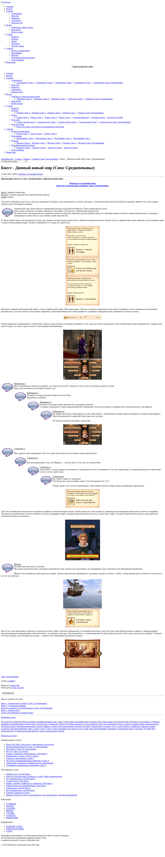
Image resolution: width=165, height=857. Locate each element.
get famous (31, 722)
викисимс (54, 724)
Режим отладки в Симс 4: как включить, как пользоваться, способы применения (41, 795)
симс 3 (43, 729)
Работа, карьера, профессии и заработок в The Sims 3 (29, 783)
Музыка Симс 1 (70, 143)
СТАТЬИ (10, 813)
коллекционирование (26, 726)
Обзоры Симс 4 (23, 113)
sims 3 (61, 722)
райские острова (148, 726)
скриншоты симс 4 (126, 729)
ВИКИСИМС (12, 818)
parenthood (41, 722)
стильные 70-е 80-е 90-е (145, 729)
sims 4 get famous (77, 722)
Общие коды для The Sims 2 (18, 774)
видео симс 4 (43, 724)
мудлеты (78, 726)
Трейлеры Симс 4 (24, 99)
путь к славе (117, 726)
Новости (15, 37)
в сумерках (155, 722)
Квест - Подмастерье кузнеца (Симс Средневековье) (24, 703)
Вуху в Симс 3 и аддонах (17, 751)
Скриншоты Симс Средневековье (108, 83)
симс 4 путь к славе (80, 729)
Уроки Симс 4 (22, 117)
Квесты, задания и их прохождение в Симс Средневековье (27, 708)
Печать (40, 174)
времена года (80, 724)
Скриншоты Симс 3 (44, 83)
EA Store (23, 722)
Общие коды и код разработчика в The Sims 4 (26, 786)
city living (5, 722)
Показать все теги (9, 736)
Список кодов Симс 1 (88, 122)
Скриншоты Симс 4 (25, 83)
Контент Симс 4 (23, 148)
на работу (87, 726)
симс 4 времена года (62, 729)
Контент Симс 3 (39, 148)
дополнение (111, 724)
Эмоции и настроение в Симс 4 (20, 758)
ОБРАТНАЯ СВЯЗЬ (15, 829)
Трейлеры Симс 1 (75, 99)
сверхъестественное (18, 729)
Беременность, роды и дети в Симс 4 (22, 756)
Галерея (9, 11)
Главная (9, 6)
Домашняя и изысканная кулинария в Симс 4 (26, 765)
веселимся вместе (17, 724)
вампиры (5, 724)
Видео (9, 25)
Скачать (9, 48)
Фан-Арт (15, 16)
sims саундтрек (114, 722)
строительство (7, 731)
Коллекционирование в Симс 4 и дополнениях (27, 747)
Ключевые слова (8, 717)
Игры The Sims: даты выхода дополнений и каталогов (40, 127)
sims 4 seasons (91, 722)
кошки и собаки (51, 726)
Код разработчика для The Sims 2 (20, 790)
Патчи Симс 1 (51, 134)
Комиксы (15, 18)
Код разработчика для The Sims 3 (20, 779)
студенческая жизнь (23, 731)
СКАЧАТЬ (10, 815)
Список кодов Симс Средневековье (115, 122)
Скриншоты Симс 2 (63, 83)
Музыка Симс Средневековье (91, 143)
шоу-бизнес (59, 731)
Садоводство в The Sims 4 (17, 781)
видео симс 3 (31, 724)
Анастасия (14, 685)
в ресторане (144, 722)
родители (5, 729)
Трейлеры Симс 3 (41, 99)
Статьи (9, 34)
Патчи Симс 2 (37, 134)
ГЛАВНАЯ (11, 804)
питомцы (107, 726)
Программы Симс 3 (44, 138)
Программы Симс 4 (25, 138)
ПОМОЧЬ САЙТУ (14, 826)
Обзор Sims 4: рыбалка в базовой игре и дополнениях (29, 763)
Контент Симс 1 (71, 148)
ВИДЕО (9, 811)
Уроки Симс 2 (51, 117)
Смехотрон (16, 20)
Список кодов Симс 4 (26, 122)
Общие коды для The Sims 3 (18, 788)
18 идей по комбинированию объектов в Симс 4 (27, 761)
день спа (102, 724)
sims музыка (102, 722)
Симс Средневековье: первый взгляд (17, 713)
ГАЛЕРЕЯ (10, 808)
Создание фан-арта (81, 117)
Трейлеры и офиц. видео (22, 27)
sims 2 (55, 722)
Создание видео (98, 117)
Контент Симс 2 (55, 148)
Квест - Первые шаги (10, 710)
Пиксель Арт (17, 23)
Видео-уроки (17, 32)
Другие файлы (17, 60)
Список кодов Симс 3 (46, 122)
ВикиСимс (11, 62)
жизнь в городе (124, 724)
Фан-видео (16, 30)
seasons (49, 722)
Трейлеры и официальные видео (25, 96)
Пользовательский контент (23, 58)
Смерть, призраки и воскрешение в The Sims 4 (26, 754)
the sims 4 (134, 722)
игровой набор (138, 724)
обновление (97, 726)
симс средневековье (9, 676)
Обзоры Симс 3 (39, 113)
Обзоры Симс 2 (54, 113)
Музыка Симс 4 (23, 143)
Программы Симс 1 (82, 138)
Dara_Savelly (18, 688)
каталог (155, 724)
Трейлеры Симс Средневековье (99, 99)
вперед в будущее (66, 724)
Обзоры (14, 39)
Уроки (14, 41)
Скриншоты (16, 13)
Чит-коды (15, 44)
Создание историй (115, 117)
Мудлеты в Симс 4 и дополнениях (21, 749)
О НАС (9, 831)
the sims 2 (126, 722)
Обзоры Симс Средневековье (91, 113)
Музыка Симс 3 (39, 143)
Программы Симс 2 (63, 138)
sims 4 (66, 722)
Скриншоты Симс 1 (83, 83)
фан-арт (35, 731)
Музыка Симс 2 (54, 143)
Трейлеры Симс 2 (58, 99)
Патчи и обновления (20, 51)
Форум (9, 9)
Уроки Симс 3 (37, 117)
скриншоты (112, 729)
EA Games (14, 722)
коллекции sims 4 (8, 726)
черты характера (46, 731)
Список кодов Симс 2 (67, 122)
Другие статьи (17, 46)
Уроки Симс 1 (65, 117)
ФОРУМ (10, 806)
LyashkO (11, 681)
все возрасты (92, 724)
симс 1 (31, 729)
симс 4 (49, 729)
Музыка (14, 55)
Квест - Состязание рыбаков (13, 706)
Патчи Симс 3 (22, 134)
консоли (39, 726)
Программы (16, 53)
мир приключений (66, 726)
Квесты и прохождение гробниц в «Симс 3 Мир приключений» (34, 776)
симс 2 (37, 729)
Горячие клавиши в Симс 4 (18, 793)
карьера (148, 724)
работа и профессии (131, 726)
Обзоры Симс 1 (69, 113)
